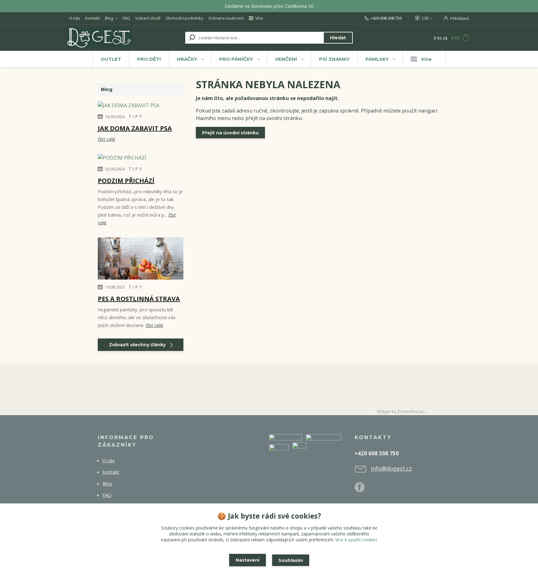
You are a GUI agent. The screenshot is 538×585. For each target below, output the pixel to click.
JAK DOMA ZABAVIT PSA (135, 128)
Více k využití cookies (356, 540)
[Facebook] (363, 490)
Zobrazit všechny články (137, 345)
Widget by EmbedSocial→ (402, 411)
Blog (109, 18)
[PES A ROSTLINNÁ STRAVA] (140, 259)
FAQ (126, 18)
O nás (74, 18)
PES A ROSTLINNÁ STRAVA (139, 299)
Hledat (338, 38)
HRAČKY (187, 59)
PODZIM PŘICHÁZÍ (126, 180)
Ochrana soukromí (225, 18)
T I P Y (135, 116)
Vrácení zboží (147, 18)
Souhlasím (290, 560)
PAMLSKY (377, 59)
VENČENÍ (286, 59)
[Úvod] (105, 38)
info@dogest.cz (391, 468)
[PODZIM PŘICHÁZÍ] (122, 158)
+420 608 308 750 (386, 18)
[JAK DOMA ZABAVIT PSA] (128, 106)
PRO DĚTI (149, 59)
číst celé (106, 139)
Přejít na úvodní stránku (230, 133)
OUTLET (111, 59)
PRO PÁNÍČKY (236, 59)
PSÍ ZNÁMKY (334, 59)
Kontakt (92, 18)
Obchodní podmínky (184, 18)
